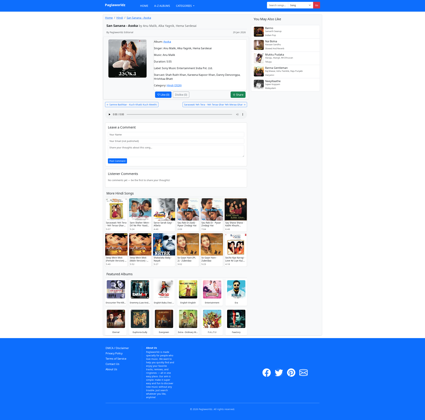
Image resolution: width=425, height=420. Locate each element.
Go (316, 5)
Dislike (181, 95)
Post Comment (117, 160)
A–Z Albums (162, 6)
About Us (111, 369)
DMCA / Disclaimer (117, 348)
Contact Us (112, 364)
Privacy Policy (114, 353)
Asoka (167, 41)
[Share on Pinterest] (291, 372)
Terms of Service (116, 358)
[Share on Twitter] (279, 372)
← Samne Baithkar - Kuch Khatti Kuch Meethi (132, 104)
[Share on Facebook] (266, 372)
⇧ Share (238, 95)
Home (144, 6)
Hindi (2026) (174, 85)
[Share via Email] (303, 372)
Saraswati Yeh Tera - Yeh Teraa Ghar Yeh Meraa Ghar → (215, 104)
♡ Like (163, 95)
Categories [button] (184, 6)
